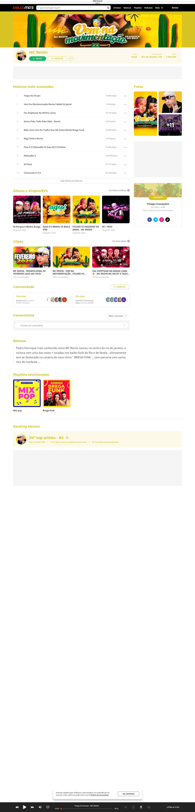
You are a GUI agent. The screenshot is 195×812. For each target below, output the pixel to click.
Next (32, 807)
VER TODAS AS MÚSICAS (71, 181)
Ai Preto (28, 164)
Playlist (149, 807)
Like (48, 807)
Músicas (127, 7)
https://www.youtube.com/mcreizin (158, 210)
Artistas (117, 7)
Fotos (138, 87)
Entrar (175, 7)
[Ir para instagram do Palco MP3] (161, 220)
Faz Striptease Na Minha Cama (40, 112)
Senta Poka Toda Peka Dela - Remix (42, 121)
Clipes (18, 242)
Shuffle (125, 807)
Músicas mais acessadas (33, 87)
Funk (63, 442)
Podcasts (148, 7)
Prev (17, 807)
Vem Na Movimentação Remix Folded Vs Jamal (48, 104)
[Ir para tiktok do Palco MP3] (167, 220)
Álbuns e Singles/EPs (30, 191)
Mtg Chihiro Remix (33, 138)
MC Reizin (38, 52)
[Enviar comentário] (125, 325)
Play (25, 807)
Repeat (133, 807)
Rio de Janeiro (149, 56)
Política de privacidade (100, 795)
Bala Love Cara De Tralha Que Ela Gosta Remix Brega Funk (54, 130)
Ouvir (39, 58)
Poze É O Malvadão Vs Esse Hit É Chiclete (45, 147)
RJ (160, 56)
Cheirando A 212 (32, 172)
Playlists (137, 7)
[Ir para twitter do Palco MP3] (155, 220)
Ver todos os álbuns (117, 190)
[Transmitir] (156, 807)
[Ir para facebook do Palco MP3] (149, 220)
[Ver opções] (71, 58)
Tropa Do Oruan (32, 95)
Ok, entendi (128, 794)
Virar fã (58, 58)
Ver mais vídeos (119, 241)
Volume (40, 807)
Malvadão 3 (30, 155)
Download (141, 807)
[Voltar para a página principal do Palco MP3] (24, 7)
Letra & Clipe (173, 807)
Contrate (158, 197)
